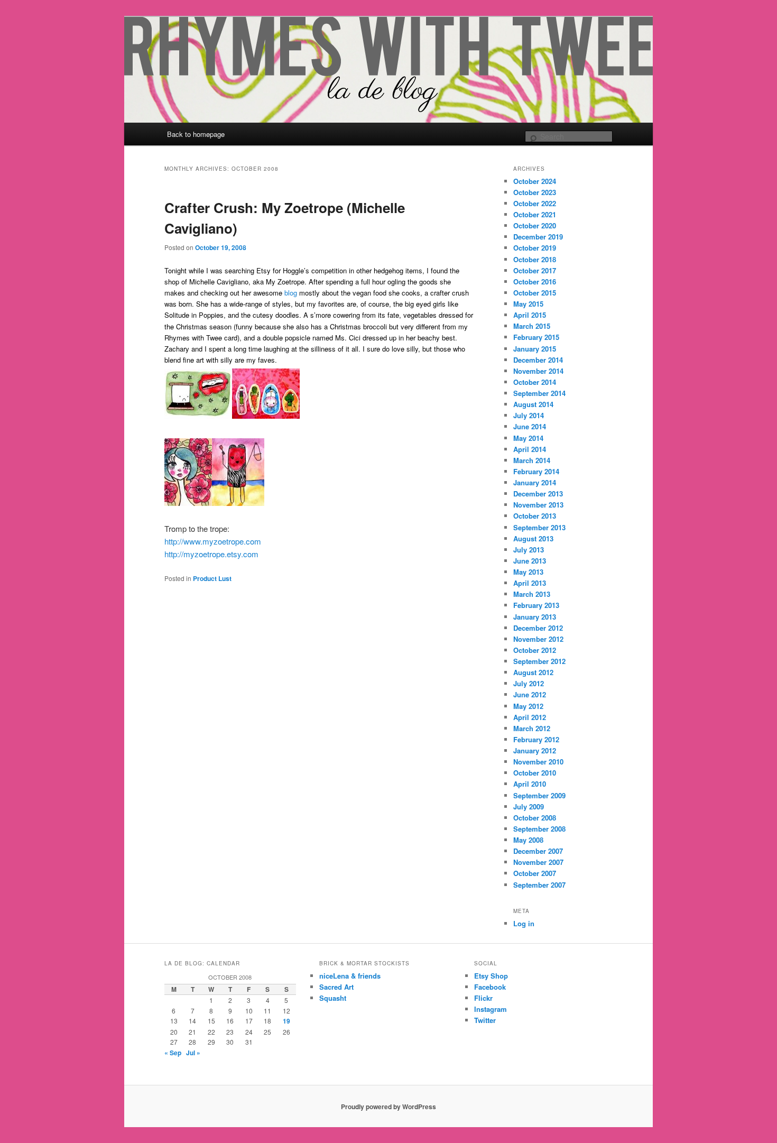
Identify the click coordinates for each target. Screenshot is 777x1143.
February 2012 (536, 739)
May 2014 (528, 438)
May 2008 (528, 840)
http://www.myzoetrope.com (212, 541)
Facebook (490, 987)
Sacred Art (336, 987)
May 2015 (528, 304)
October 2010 (534, 773)
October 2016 (534, 281)
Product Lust (212, 578)
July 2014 (528, 415)
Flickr (483, 998)
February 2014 (536, 471)
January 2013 (534, 617)
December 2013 (538, 493)
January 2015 (534, 349)
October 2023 (534, 192)
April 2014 (529, 449)
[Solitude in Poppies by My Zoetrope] (188, 502)
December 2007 (538, 851)
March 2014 (531, 460)
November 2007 (538, 862)
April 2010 (529, 784)
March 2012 (531, 728)
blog (290, 293)
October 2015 (534, 293)
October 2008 (534, 818)
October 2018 (534, 259)
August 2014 (533, 404)
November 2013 (538, 505)
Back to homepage (196, 134)
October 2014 (534, 382)
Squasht (332, 998)
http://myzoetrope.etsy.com (211, 553)
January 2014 (534, 482)
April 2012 (529, 717)
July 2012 (528, 683)
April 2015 (529, 315)
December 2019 (538, 237)
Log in (523, 923)
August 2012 (533, 672)
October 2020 (534, 225)
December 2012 (538, 628)
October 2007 (534, 873)
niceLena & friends (350, 976)
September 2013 (539, 527)
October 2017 (534, 270)
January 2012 (534, 750)
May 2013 (528, 572)
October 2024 (534, 181)
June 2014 (529, 426)
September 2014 (539, 393)
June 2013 (529, 561)
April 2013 (529, 583)
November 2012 (538, 639)
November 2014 (538, 371)
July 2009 (528, 806)
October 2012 (534, 650)
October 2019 (534, 248)
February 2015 (536, 337)
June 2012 (529, 694)
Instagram (490, 1009)
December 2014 (538, 360)
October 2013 (534, 516)
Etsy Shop (491, 976)
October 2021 (534, 214)
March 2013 (531, 594)
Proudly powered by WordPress (388, 1106)
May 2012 (528, 706)
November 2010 (538, 762)
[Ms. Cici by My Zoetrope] (238, 502)
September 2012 (539, 661)
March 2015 (531, 326)
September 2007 (539, 885)
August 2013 (533, 538)
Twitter (485, 1020)
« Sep (172, 1052)
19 (286, 1021)
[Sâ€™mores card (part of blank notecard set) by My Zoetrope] (198, 415)
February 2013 (536, 605)
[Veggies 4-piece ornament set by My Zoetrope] (266, 415)
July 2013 (528, 550)
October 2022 (534, 203)
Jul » (193, 1052)
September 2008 (539, 829)
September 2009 (539, 795)
